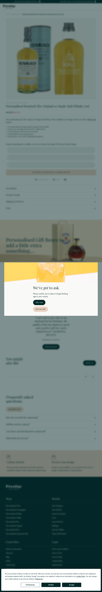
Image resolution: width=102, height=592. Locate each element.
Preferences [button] (39, 579)
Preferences (30, 585)
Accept (71, 585)
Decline (51, 585)
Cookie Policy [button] (80, 576)
